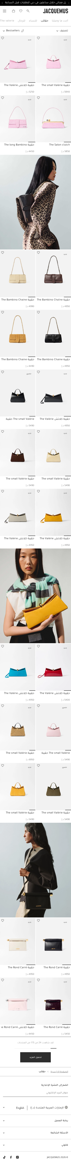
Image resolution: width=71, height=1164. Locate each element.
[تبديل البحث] (28, 11)
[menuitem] (60, 21)
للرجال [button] (21, 21)
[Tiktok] (4, 1157)
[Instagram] (17, 1157)
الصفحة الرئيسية (59, 1072)
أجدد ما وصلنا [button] (60, 21)
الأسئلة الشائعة (59, 1133)
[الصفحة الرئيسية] (55, 11)
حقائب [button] (44, 21)
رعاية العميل (61, 1121)
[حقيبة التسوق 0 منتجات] (13, 11)
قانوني (65, 1145)
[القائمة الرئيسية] (4, 11)
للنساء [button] (33, 21)
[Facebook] (10, 1157)
